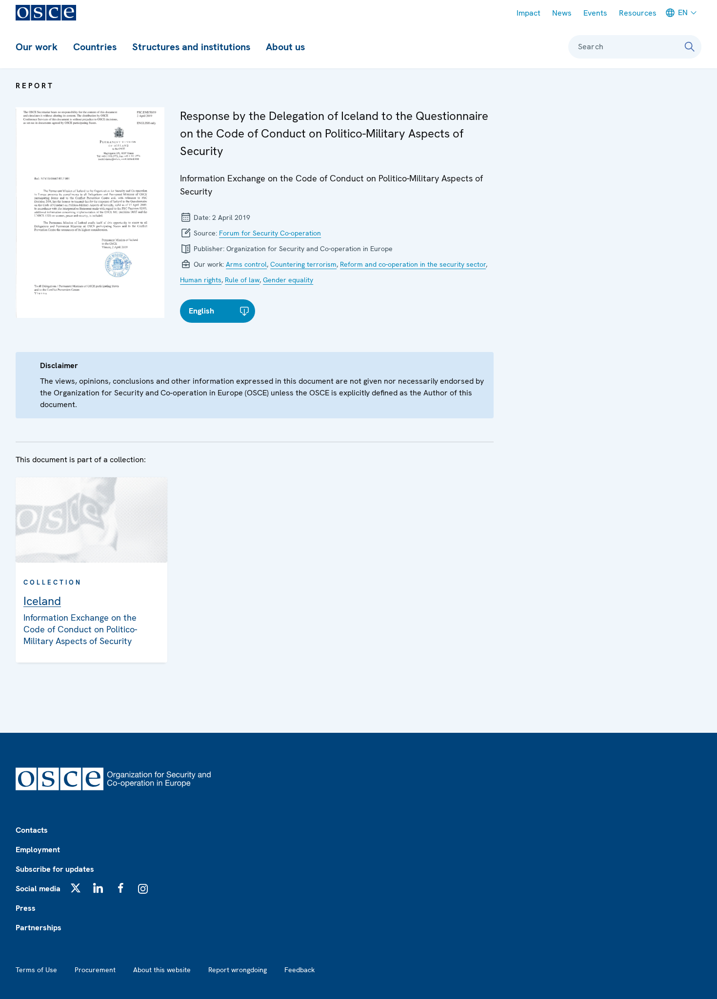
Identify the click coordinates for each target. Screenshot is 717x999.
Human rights (200, 279)
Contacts (32, 830)
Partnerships (38, 927)
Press (26, 908)
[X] (75, 888)
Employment (38, 849)
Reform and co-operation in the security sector (413, 264)
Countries (95, 46)
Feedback (299, 969)
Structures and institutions (191, 46)
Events (595, 13)
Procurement (95, 969)
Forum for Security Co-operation (270, 233)
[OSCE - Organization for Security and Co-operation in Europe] (46, 12)
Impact (528, 13)
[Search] (689, 47)
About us (285, 46)
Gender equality (288, 279)
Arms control (246, 264)
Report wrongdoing (237, 969)
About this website (162, 969)
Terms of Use (36, 969)
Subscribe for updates (55, 869)
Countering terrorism (303, 264)
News (562, 13)
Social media (38, 888)
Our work (37, 46)
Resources (638, 13)
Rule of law (242, 279)
